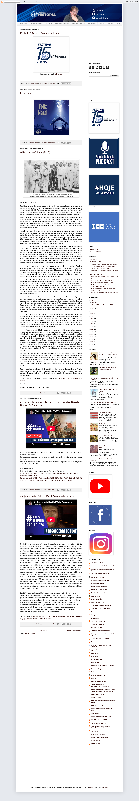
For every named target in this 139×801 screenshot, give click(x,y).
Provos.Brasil (95, 731)
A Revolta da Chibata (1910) (35, 152)
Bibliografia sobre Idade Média (108, 424)
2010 (92, 339)
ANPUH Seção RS (95, 262)
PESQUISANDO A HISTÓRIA (99, 720)
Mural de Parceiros (78, 23)
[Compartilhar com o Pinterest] (70, 83)
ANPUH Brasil (94, 259)
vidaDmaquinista (96, 743)
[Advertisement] (114, 44)
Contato (102, 23)
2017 (92, 321)
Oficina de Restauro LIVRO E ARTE (101, 717)
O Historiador (95, 713)
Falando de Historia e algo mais (100, 630)
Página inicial (22, 23)
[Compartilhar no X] (66, 83)
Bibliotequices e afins (97, 583)
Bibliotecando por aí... (97, 577)
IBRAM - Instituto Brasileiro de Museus (101, 282)
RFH (118, 23)
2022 (92, 311)
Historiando (94, 656)
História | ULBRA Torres (98, 681)
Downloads (92, 23)
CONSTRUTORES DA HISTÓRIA (101, 608)
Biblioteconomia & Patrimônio (100, 580)
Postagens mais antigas (74, 630)
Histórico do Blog (36, 23)
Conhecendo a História (98, 602)
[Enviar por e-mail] (62, 83)
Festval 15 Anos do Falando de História (40, 33)
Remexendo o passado (98, 734)
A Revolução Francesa (105, 435)
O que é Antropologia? (105, 412)
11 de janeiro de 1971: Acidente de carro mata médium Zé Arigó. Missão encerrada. (108, 354)
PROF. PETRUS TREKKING (99, 723)
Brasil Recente (95, 596)
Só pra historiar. (96, 740)
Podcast (110, 23)
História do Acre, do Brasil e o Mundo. (102, 665)
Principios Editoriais (62, 23)
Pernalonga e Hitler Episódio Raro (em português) (107, 368)
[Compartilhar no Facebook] (68, 83)
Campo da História (96, 599)
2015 (92, 326)
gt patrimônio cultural (97, 650)
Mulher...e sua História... (98, 694)
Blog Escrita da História (98, 593)
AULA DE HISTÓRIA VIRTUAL (100, 574)
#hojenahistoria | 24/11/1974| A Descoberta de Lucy (47, 496)
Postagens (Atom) (30, 633)
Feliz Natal (25, 93)
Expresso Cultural (96, 627)
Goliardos (94, 642)
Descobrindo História (97, 612)
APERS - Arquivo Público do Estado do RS (102, 266)
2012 (92, 334)
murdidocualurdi (96, 697)
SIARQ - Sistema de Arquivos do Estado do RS (104, 292)
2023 (92, 309)
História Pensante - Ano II (98, 675)
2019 (92, 316)
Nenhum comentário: (50, 83)
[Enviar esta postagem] (58, 83)
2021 (92, 314)
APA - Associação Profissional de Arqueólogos (103, 264)
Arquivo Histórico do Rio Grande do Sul (103, 566)
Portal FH (49, 23)
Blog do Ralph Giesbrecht (99, 590)
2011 (92, 336)
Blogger (105, 787)
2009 (92, 342)
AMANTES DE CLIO (97, 563)
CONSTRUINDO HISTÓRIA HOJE (101, 605)
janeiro (94, 302)
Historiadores (95, 653)
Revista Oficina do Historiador (100, 737)
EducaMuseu (95, 618)
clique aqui (58, 74)
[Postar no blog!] (64, 83)
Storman (91, 787)
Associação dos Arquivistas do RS (100, 268)
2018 (92, 319)
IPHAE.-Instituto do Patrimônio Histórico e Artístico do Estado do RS (102, 285)
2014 (92, 329)
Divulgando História (97, 615)
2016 (92, 324)
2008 (92, 344)
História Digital (95, 662)
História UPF (95, 678)
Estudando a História (97, 624)
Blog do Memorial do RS (97, 274)
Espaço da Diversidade (98, 621)
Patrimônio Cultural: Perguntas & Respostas (104, 402)
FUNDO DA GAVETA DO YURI (100, 639)
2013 (92, 331)
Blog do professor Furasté (99, 586)
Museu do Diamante (97, 705)
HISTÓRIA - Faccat (96, 659)
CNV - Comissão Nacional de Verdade (101, 280)
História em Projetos (97, 669)
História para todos (97, 672)
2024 (92, 300)
